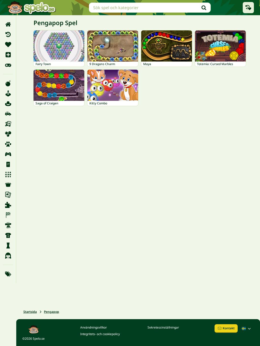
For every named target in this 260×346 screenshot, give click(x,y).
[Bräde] (8, 124)
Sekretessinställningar (163, 327)
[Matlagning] (8, 185)
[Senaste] (8, 34)
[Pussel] (8, 205)
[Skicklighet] (8, 225)
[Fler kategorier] (8, 274)
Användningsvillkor (93, 327)
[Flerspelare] (8, 154)
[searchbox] (150, 8)
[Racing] (8, 215)
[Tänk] (8, 245)
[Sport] (8, 235)
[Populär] (8, 65)
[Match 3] (8, 174)
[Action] (8, 83)
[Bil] (8, 114)
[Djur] (8, 144)
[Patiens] (8, 195)
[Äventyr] (8, 104)
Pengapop (51, 312)
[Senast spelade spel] (248, 7)
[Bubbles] (8, 134)
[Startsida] (8, 24)
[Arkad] (8, 93)
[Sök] (203, 7)
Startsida (30, 312)
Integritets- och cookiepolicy (100, 334)
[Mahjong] (8, 164)
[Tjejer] (8, 256)
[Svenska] (247, 328)
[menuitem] (8, 24)
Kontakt (229, 328)
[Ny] (8, 55)
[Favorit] (8, 45)
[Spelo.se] (31, 7)
